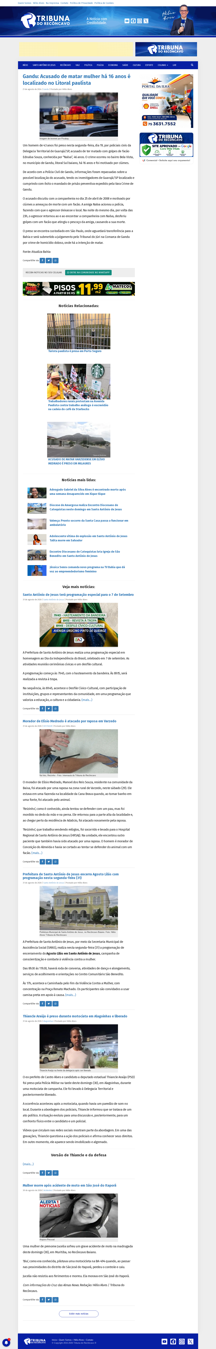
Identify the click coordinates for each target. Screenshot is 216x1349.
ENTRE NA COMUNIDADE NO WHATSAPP (89, 272)
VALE (78, 65)
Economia (113, 65)
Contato (64, 3)
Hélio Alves (38, 3)
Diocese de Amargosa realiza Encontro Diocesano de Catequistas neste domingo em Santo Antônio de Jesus (86, 507)
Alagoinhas (48, 1021)
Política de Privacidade (81, 3)
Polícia (100, 65)
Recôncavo (65, 65)
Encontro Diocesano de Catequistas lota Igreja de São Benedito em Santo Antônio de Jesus (85, 554)
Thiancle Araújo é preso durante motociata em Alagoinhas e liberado (75, 1016)
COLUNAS (162, 65)
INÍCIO (25, 65)
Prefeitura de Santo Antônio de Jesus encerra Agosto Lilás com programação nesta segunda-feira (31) (71, 876)
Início (54, 1340)
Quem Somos (24, 3)
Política (88, 65)
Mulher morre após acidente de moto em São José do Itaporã (69, 1185)
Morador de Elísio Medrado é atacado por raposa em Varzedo (69, 721)
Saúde (125, 65)
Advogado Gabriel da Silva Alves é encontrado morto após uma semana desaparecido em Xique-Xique (88, 492)
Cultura (137, 65)
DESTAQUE (47, 726)
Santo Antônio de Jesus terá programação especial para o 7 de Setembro (78, 595)
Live (174, 65)
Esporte (149, 65)
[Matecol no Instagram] (79, 289)
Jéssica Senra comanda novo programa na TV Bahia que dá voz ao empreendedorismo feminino (87, 569)
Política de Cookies (104, 3)
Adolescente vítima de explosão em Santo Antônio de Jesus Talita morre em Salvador (88, 538)
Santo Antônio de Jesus (44, 65)
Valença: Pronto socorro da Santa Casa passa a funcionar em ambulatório (89, 523)
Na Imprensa (52, 3)
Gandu (46, 89)
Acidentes (48, 1190)
